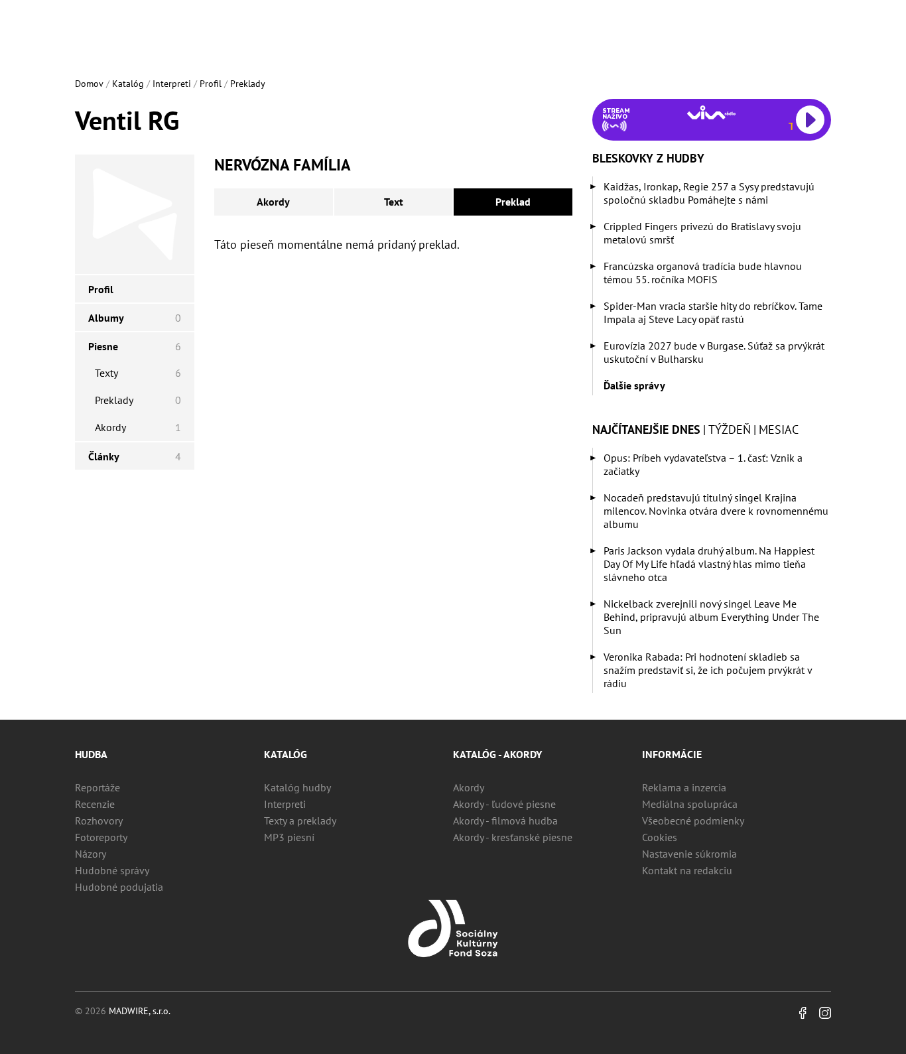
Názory (90, 853)
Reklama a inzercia (684, 787)
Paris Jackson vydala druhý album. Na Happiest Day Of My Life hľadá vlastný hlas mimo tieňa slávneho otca (709, 564)
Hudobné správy (112, 870)
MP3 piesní (289, 837)
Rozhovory (99, 820)
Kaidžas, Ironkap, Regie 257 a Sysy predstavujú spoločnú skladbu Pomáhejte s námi (709, 193)
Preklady (247, 84)
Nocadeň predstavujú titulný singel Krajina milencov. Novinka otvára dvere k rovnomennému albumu (716, 511)
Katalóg (128, 84)
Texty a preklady (300, 820)
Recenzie (95, 804)
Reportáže (97, 787)
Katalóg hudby (297, 787)
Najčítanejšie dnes (646, 429)
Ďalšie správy (634, 385)
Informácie (672, 754)
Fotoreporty (101, 837)
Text (393, 201)
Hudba (91, 754)
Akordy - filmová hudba (505, 820)
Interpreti (172, 84)
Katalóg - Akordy (497, 754)
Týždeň (729, 429)
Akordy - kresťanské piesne (512, 837)
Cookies (659, 837)
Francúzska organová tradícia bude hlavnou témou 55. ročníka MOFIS (703, 272)
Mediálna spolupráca (690, 804)
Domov (89, 84)
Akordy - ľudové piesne (504, 804)
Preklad (513, 201)
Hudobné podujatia (119, 886)
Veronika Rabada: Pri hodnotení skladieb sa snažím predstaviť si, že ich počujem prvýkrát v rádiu (708, 670)
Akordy (273, 201)
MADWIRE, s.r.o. (139, 1011)
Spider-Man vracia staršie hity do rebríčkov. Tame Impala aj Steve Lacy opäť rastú (713, 312)
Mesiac (779, 429)
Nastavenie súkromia (689, 853)
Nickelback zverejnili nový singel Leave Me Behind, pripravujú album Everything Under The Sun (711, 617)
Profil (211, 84)
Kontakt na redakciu (687, 870)
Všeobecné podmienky (693, 820)
